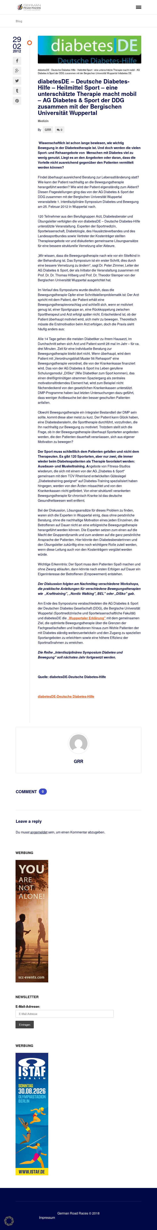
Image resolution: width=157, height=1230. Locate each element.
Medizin (43, 121)
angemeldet (38, 832)
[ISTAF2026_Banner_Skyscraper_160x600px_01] (32, 1174)
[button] (9, 1221)
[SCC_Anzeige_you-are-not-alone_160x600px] (32, 981)
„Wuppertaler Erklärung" (86, 618)
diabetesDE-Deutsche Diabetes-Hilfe (66, 696)
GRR (48, 130)
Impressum (47, 1217)
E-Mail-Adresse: (28, 1006)
